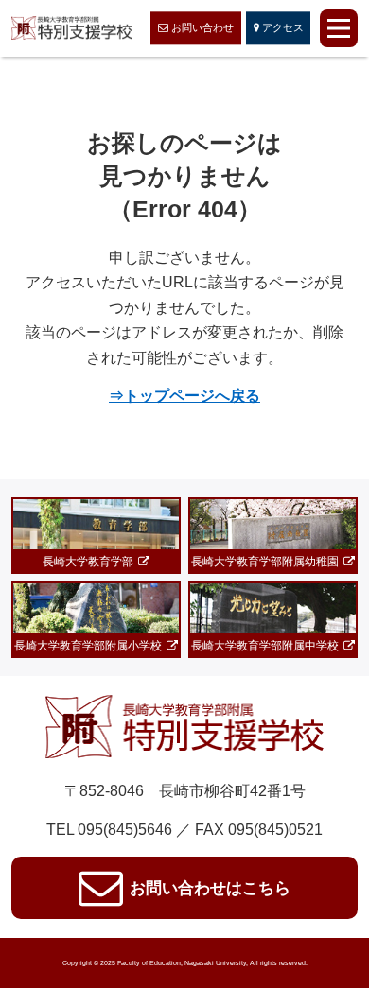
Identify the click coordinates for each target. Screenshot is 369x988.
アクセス (283, 28)
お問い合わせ (202, 28)
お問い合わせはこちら (210, 887)
